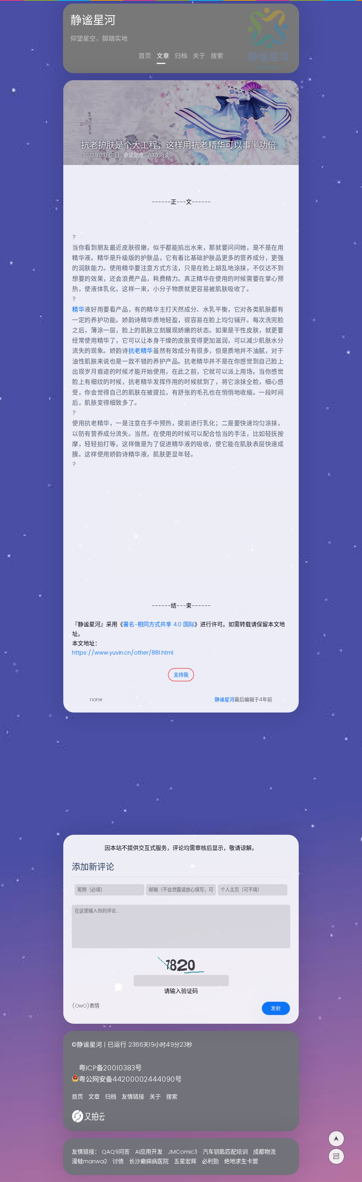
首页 (145, 56)
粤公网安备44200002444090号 (130, 1079)
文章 (163, 56)
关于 (199, 56)
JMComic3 (182, 1152)
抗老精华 (140, 351)
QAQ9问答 (116, 1152)
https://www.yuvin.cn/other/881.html (122, 652)
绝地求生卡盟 (241, 1161)
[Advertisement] (176, 551)
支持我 (181, 675)
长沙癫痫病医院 (149, 1161)
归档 (181, 56)
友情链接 (133, 1096)
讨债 (118, 1161)
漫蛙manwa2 (89, 1161)
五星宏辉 (185, 1161)
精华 (78, 310)
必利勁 (210, 1161)
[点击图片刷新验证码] (181, 964)
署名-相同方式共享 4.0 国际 (158, 624)
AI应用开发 (149, 1152)
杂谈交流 (133, 155)
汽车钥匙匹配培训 (225, 1152)
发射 (276, 1008)
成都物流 (264, 1152)
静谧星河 (224, 700)
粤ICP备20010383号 (110, 1068)
